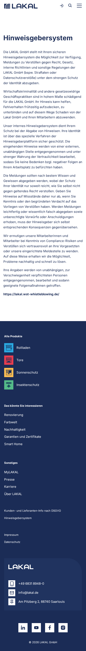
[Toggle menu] (79, 6)
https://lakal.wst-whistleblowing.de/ (31, 294)
